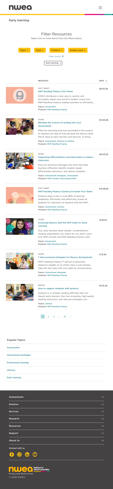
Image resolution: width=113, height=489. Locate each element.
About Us (14, 440)
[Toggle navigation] (100, 7)
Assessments (16, 397)
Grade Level (76, 50)
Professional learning (18, 362)
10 (65, 316)
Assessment (50, 107)
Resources (15, 426)
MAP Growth (53, 178)
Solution (13, 404)
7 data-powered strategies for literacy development (65, 257)
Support (13, 433)
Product (55, 50)
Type (38, 50)
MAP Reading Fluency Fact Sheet (55, 91)
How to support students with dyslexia (58, 288)
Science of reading (65, 141)
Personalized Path (68, 178)
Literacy (60, 207)
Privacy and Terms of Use (21, 473)
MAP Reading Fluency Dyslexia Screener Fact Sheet (65, 191)
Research (14, 418)
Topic (23, 50)
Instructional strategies (55, 176)
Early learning (14, 377)
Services (13, 411)
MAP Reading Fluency (57, 110)
